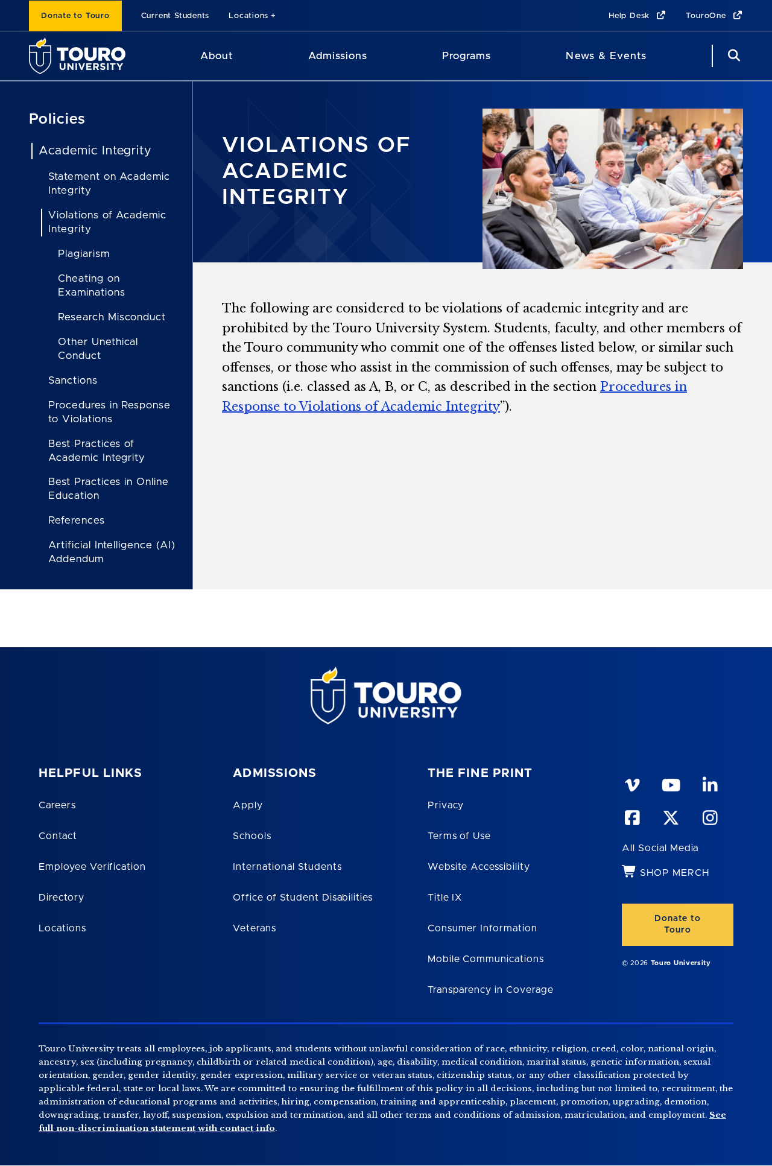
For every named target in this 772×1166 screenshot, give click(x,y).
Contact (58, 836)
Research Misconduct (112, 317)
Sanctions (73, 380)
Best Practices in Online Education (108, 489)
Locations (248, 16)
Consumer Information (482, 928)
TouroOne (707, 16)
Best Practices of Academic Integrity (96, 451)
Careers (57, 805)
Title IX (445, 897)
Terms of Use (460, 836)
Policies (57, 119)
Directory (61, 897)
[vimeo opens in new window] (631, 783)
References (76, 520)
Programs (466, 56)
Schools (252, 836)
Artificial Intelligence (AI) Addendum (112, 552)
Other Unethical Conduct (98, 349)
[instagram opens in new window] (710, 815)
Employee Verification (92, 867)
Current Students (175, 16)
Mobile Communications (486, 959)
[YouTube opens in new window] (670, 783)
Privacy (446, 805)
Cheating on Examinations (91, 285)
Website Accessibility (479, 867)
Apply (248, 805)
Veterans (254, 928)
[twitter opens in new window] (670, 815)
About (216, 56)
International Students (287, 867)
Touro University (681, 963)
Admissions (337, 56)
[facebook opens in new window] (631, 815)
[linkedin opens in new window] (710, 783)
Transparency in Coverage (491, 990)
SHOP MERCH (674, 873)
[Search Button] (732, 56)
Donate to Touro (75, 16)
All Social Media (660, 848)
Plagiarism (84, 254)
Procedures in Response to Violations (109, 412)
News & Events (606, 56)
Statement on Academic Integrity (109, 183)
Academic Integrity (95, 151)
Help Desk (631, 16)
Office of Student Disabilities (303, 897)
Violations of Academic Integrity (107, 222)
